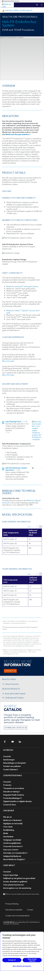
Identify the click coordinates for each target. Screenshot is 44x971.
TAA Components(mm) (10, 581)
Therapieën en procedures (13, 788)
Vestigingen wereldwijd (12, 839)
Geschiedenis (8, 836)
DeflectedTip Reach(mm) (33, 580)
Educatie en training (10, 791)
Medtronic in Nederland (12, 820)
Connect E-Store (9, 804)
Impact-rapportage (10, 875)
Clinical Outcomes (12, 684)
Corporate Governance (12, 846)
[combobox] (10, 1)
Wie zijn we (7, 817)
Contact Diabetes (10, 769)
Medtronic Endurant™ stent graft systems (22, 286)
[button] (41, 3)
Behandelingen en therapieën (14, 763)
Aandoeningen (9, 759)
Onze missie (7, 826)
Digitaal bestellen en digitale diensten (17, 801)
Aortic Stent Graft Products (15, 694)
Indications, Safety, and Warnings (16, 10)
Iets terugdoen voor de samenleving (17, 888)
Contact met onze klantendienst (17, 915)
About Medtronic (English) (13, 859)
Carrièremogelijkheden (12, 843)
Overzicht (7, 756)
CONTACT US (10, 670)
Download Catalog (14, 727)
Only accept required (32, 960)
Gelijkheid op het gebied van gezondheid (19, 878)
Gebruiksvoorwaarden (13, 909)
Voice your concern (10, 849)
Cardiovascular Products (14, 698)
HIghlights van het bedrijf (12, 823)
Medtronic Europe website (17, 134)
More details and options (22, 966)
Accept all (12, 960)
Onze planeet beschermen (13, 884)
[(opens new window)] (37, 431)
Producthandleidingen (11, 798)
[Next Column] (40, 527)
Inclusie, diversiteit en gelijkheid (15, 881)
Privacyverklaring (11, 903)
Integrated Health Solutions (13, 794)
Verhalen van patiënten (12, 766)
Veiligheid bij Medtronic (12, 856)
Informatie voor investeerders (14, 853)
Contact (30, 909)
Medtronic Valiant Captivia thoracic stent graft (23, 311)
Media (5, 833)
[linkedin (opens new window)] (21, 741)
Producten (7, 785)
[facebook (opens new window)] (6, 741)
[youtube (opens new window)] (14, 741)
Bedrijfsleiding (8, 830)
